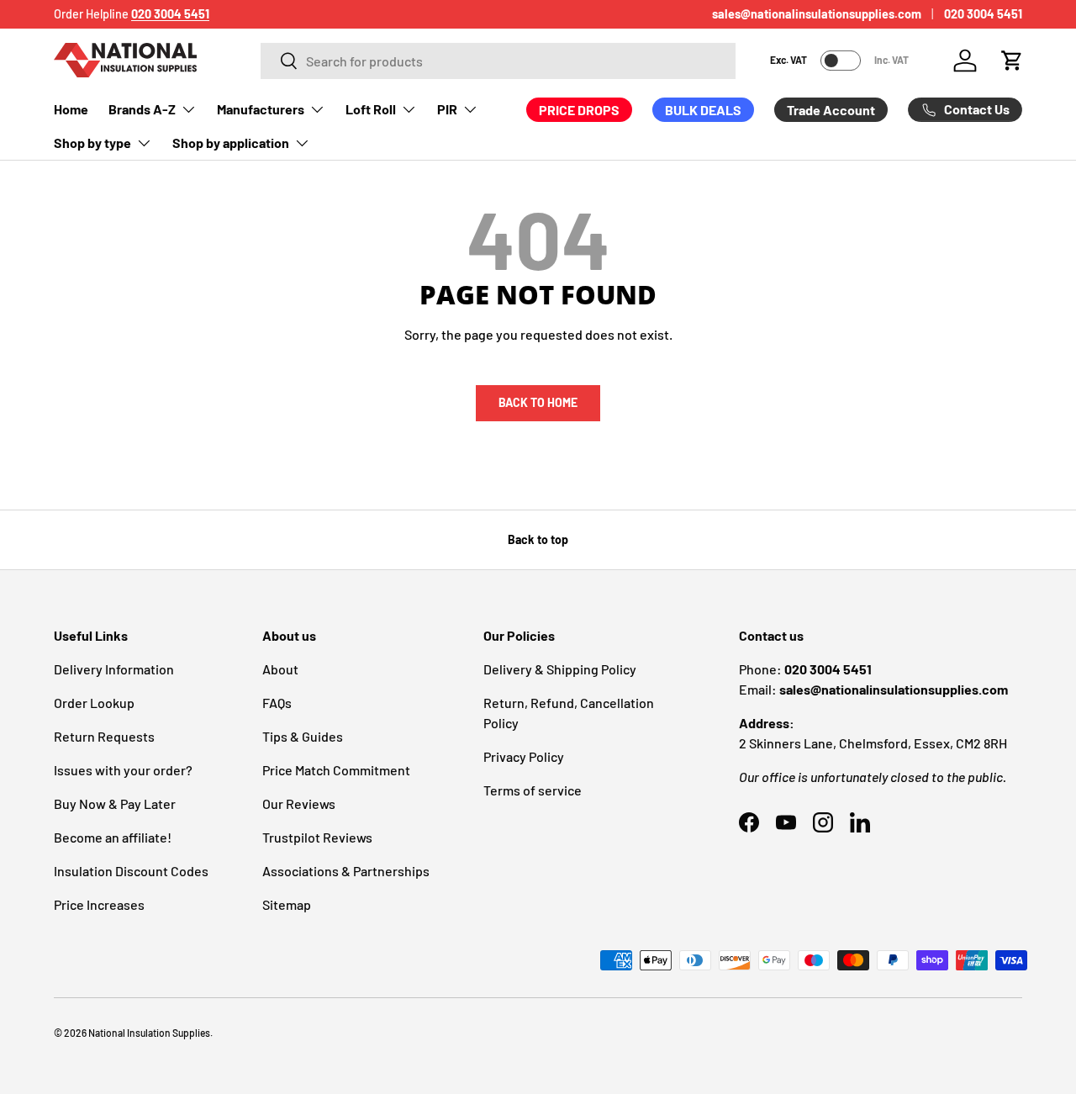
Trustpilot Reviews (317, 837)
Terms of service (532, 790)
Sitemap (286, 904)
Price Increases (99, 904)
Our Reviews (298, 803)
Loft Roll (370, 109)
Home (71, 109)
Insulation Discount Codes (131, 871)
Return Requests (104, 736)
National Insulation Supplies (149, 1033)
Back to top (538, 539)
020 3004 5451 (983, 14)
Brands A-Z (142, 109)
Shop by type (92, 143)
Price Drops (579, 110)
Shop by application (230, 143)
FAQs (277, 703)
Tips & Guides (302, 736)
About (280, 669)
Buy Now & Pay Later (115, 803)
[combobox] (498, 61)
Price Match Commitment (336, 770)
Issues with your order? (123, 770)
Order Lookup (94, 703)
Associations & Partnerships (346, 871)
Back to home (538, 402)
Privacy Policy (523, 756)
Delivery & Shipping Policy (559, 669)
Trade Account (831, 110)
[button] (1012, 60)
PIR (447, 109)
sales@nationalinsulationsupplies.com (816, 14)
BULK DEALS (703, 110)
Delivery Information (114, 669)
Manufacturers (260, 109)
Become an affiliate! (112, 837)
